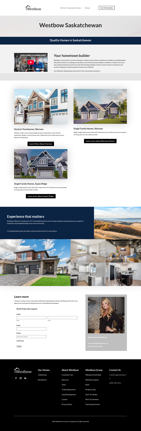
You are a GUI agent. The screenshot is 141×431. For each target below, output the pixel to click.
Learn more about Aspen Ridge (41, 196)
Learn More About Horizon (40, 144)
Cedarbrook (42, 375)
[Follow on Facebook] (16, 378)
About (87, 8)
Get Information (107, 8)
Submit (19, 346)
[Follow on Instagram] (21, 378)
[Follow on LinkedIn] (25, 378)
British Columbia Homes (71, 8)
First (18, 320)
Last (49, 320)
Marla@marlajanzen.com (100, 343)
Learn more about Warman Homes (100, 141)
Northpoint (42, 380)
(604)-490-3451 (115, 383)
